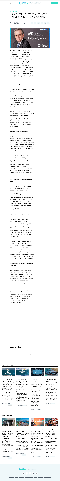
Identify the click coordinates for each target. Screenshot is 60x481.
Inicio (6, 7)
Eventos (18, 7)
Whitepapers (24, 7)
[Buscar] (10, 3)
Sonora (18, 377)
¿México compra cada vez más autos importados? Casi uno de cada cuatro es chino (8, 383)
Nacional (4, 377)
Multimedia (31, 7)
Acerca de (21, 477)
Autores (35, 477)
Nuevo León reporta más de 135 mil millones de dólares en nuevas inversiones (37, 433)
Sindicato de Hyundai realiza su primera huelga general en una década (51, 433)
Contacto (38, 7)
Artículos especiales (15, 11)
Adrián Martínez (14, 22)
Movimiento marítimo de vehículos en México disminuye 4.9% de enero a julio (22, 433)
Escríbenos (40, 477)
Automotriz (48, 377)
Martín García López (50, 402)
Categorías (11, 7)
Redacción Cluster (6, 403)
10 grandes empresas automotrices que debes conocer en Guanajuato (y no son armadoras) (36, 384)
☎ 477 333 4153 (47, 477)
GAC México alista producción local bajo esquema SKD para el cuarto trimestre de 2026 (51, 383)
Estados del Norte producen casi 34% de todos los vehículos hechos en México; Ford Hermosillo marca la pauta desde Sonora (22, 385)
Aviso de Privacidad (29, 477)
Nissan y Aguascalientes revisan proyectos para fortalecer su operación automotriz (7, 434)
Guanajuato (34, 377)
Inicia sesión (48, 3)
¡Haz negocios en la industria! (49, 7)
